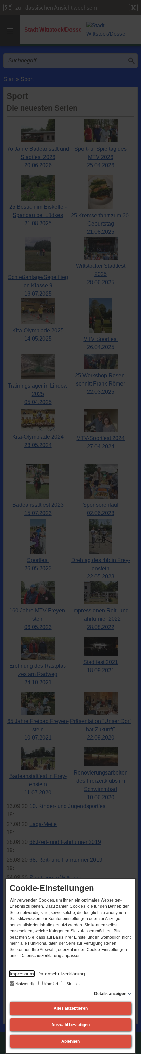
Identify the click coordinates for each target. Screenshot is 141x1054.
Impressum (22, 973)
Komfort (51, 984)
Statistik (73, 984)
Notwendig (25, 984)
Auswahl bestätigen (70, 1024)
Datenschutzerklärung (61, 973)
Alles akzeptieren (71, 1008)
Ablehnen (70, 1041)
